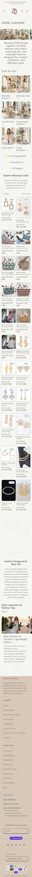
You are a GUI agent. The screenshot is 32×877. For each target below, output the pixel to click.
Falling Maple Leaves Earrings (23, 437)
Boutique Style (8, 760)
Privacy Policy (8, 724)
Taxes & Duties (8, 719)
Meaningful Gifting (9, 769)
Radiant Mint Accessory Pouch (22, 247)
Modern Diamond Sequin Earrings (8, 378)
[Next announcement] (28, 3)
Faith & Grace (8, 764)
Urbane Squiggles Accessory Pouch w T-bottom (8, 273)
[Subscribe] (26, 831)
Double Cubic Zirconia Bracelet (22, 471)
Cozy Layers (7, 147)
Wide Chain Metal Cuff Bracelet (22, 504)
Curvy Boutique (20, 148)
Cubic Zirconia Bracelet (6, 504)
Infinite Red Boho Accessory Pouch (7, 352)
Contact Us (7, 737)
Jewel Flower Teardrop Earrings (22, 221)
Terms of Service (9, 728)
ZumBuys (12, 875)
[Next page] (21, 552)
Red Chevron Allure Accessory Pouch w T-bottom (22, 299)
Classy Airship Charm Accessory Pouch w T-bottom (22, 326)
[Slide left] (12, 670)
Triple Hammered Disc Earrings (8, 430)
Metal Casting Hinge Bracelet (23, 539)
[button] (4, 11)
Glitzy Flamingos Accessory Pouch (7, 326)
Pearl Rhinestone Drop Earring (22, 404)
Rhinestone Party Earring (7, 404)
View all (4, 611)
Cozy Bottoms (8, 122)
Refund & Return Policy (11, 715)
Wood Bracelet (7, 538)
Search (5, 706)
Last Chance (7, 778)
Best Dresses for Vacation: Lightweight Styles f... (15, 639)
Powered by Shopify (21, 875)
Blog (4, 787)
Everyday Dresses (6, 97)
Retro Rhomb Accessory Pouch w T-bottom (22, 273)
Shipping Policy (8, 710)
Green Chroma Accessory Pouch (7, 299)
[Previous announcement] (3, 3)
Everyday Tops (23, 96)
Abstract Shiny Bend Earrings (8, 464)
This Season (7, 751)
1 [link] (10, 552)
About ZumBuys (9, 783)
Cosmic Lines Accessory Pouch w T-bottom (8, 247)
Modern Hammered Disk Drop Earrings (23, 352)
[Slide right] (20, 670)
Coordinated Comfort (22, 123)
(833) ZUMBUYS (9, 800)
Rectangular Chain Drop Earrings (8, 214)
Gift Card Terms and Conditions (14, 733)
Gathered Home (9, 755)
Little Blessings (8, 774)
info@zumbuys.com (11, 804)
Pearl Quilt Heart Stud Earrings (22, 378)
